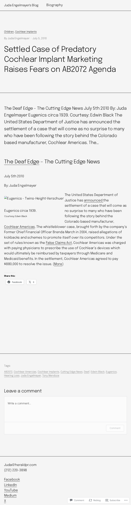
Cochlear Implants (26, 32)
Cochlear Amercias (25, 372)
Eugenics (111, 372)
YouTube (11, 490)
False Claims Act (59, 243)
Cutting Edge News (72, 372)
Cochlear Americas (19, 227)
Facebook (12, 479)
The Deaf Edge (21, 162)
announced (93, 200)
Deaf (86, 372)
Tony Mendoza (50, 375)
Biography (54, 5)
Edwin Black (98, 372)
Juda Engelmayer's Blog (21, 5)
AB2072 (8, 372)
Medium (10, 495)
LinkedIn (10, 485)
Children (9, 32)
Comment (115, 428)
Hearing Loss (11, 375)
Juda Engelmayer (31, 375)
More (58, 264)
